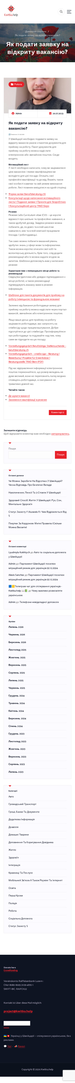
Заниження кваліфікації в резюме (28, 400)
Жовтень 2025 (17, 658)
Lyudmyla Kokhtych (19, 553)
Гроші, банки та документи (24, 812)
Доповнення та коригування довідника (31, 843)
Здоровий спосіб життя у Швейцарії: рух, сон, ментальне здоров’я (35, 502)
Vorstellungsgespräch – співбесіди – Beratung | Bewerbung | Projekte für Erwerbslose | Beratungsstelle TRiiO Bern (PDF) (34, 358)
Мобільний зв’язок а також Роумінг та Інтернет (35, 881)
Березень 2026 (17, 642)
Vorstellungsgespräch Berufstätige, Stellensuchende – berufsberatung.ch (37, 348)
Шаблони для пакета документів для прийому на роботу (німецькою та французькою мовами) (36, 297)
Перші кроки (16, 896)
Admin (12, 564)
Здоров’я (14, 858)
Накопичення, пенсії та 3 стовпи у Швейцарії (35, 493)
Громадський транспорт (22, 804)
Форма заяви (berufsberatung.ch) (27, 194)
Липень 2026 (16, 627)
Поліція (13, 904)
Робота (18, 84)
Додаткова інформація (22, 820)
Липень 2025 (16, 681)
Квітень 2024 (16, 711)
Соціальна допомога (21, 919)
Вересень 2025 (17, 665)
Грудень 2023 (17, 734)
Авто (11, 797)
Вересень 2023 (17, 757)
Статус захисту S (18, 926)
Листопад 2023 (17, 742)
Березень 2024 (17, 719)
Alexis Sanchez (16, 575)
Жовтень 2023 (17, 749)
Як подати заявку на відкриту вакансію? (37, 35)
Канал (21, 1046)
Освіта (12, 888)
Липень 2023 (16, 772)
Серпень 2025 (17, 673)
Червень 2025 (17, 688)
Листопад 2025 (17, 650)
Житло (12, 850)
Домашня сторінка (35, 32)
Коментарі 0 (57, 412)
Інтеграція (14, 865)
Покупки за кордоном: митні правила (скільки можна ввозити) (35, 526)
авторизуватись (60, 434)
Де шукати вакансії (19, 396)
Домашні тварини (19, 835)
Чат (9, 1046)
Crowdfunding (11, 970)
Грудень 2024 (17, 696)
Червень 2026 (17, 635)
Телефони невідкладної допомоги (39, 602)
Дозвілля (14, 827)
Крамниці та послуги (21, 873)
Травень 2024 (17, 703)
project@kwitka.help (18, 1011)
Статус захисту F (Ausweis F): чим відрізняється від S (37, 514)
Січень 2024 (16, 726)
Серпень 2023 (17, 764)
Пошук (12, 449)
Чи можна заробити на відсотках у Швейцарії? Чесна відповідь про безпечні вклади (36, 483)
